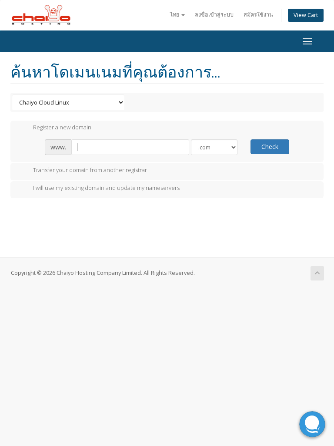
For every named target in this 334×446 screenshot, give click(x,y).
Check (269, 146)
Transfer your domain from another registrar (90, 170)
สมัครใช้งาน (258, 14)
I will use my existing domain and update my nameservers (106, 188)
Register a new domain (62, 128)
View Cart (306, 15)
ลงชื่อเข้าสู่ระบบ (214, 14)
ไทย (175, 14)
